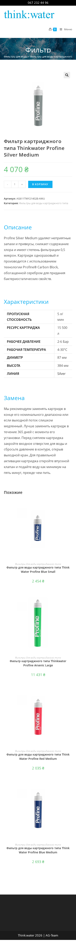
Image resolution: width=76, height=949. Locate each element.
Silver (61, 373)
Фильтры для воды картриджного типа (43, 203)
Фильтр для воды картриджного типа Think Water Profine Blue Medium (38, 850)
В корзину (40, 184)
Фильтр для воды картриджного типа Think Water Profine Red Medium (38, 757)
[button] (67, 75)
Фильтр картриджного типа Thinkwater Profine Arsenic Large (38, 663)
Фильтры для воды (15, 56)
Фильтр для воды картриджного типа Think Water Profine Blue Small (38, 569)
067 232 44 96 (38, 3)
